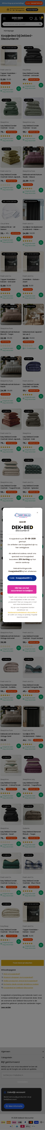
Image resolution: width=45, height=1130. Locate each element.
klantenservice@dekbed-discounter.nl (22, 612)
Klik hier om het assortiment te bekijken (22, 589)
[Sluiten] (37, 513)
